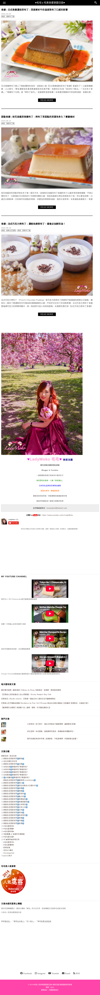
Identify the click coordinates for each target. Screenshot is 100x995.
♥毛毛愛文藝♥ (8, 837)
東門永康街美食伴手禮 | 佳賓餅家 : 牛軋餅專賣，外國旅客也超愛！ (52, 739)
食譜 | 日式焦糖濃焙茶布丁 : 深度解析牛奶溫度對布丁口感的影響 (34, 10)
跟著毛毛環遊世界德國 (12, 791)
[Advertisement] (19, 552)
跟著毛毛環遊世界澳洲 (12, 812)
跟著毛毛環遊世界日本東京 (14, 804)
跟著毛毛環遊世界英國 (12, 788)
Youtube (55, 973)
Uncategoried (8, 853)
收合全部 (13, 756)
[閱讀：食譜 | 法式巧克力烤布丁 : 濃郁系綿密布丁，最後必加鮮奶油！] (47, 295)
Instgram (41, 973)
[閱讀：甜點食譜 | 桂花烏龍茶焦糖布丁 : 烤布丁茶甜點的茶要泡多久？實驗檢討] (47, 188)
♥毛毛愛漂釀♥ (8, 829)
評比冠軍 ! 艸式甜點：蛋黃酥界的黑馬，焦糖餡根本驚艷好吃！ (51, 731)
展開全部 (4, 756)
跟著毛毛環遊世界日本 (12, 810)
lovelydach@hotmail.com (57, 508)
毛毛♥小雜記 (8, 850)
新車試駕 (6, 847)
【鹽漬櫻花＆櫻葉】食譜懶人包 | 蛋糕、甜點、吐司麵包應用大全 (25, 707)
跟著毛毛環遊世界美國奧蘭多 (15, 802)
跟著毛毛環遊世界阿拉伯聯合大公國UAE (19, 785)
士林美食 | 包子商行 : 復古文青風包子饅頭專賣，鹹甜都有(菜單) (51, 724)
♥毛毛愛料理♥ (8, 831)
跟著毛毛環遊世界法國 (12, 764)
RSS (78, 973)
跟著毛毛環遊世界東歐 (12, 758)
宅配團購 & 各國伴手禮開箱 (14, 834)
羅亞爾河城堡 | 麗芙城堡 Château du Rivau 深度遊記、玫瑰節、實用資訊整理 (31, 690)
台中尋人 (20, 921)
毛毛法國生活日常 (10, 761)
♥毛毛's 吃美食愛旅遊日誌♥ (50, 2)
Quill (52, 987)
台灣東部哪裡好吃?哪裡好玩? (15, 775)
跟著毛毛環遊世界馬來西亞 (14, 815)
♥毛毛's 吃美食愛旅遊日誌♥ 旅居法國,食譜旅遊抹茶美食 (52, 984)
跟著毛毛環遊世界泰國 (12, 818)
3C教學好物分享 (11, 839)
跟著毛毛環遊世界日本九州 (14, 807)
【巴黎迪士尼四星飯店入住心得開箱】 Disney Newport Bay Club (26, 694)
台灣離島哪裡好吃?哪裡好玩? (17, 777)
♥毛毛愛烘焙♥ (8, 826)
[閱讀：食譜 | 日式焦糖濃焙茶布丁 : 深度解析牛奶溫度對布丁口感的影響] (47, 81)
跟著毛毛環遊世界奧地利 (13, 793)
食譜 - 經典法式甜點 (9, 230)
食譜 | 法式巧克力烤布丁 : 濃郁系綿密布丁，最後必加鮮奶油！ (33, 224)
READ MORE (46, 100)
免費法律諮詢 (46, 921)
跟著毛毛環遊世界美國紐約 (14, 799)
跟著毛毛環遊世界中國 (12, 820)
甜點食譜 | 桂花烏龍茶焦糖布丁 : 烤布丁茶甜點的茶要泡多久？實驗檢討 (38, 117)
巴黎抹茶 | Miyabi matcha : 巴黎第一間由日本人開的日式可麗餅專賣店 (28, 699)
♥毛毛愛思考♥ (8, 842)
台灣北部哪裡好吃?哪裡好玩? (15, 767)
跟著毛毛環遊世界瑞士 (12, 783)
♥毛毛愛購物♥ (8, 845)
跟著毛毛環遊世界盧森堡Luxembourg (18, 780)
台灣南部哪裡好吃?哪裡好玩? (15, 772)
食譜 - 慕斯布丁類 (8, 16)
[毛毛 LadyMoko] (42, 454)
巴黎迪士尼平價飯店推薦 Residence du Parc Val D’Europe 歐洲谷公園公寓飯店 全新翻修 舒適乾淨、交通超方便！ (45, 703)
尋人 (32, 921)
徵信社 (7, 921)
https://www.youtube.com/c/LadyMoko (57, 515)
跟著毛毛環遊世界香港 (12, 823)
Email (67, 973)
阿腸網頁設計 (54, 990)
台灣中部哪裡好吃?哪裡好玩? (15, 769)
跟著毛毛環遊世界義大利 (13, 796)
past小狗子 (7, 856)
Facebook (27, 973)
